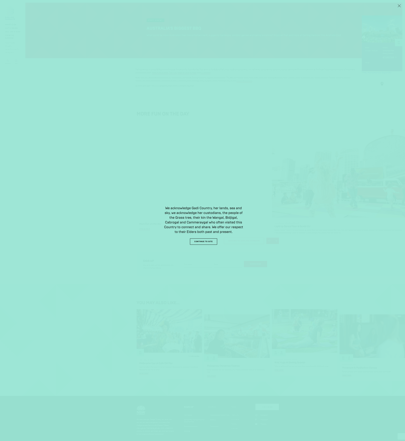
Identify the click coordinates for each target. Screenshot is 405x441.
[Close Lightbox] (399, 6)
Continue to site (203, 242)
